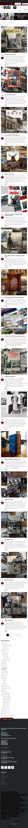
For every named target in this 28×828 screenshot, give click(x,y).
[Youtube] (11, 4)
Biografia (2, 662)
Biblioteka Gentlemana (5, 660)
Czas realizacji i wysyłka (5, 777)
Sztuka (2, 710)
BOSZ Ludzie (3, 663)
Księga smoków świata (14, 803)
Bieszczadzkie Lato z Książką (7, 715)
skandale (10, 807)
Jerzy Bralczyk (5, 654)
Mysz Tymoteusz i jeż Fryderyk (7, 805)
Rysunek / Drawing (5, 705)
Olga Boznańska (22, 805)
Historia (2, 670)
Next (20, 635)
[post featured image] (14, 40)
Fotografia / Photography (6, 696)
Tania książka (11, 811)
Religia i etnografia (4, 693)
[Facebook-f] (2, 767)
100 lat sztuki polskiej (6, 792)
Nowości (16, 805)
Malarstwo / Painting (6, 699)
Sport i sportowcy (4, 708)
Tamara (24, 809)
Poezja (4, 680)
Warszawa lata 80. (9, 499)
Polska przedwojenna (10, 376)
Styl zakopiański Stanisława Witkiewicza (14, 297)
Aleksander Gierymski (6, 794)
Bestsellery (23, 794)
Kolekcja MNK (3, 672)
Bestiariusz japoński (15, 794)
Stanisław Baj (16, 807)
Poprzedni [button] (2, 16)
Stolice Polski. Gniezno (10, 94)
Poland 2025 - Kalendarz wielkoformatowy (15, 336)
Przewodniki (3, 691)
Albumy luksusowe (4, 649)
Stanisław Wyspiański (18, 809)
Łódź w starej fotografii (10, 54)
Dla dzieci (3, 665)
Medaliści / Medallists (6, 702)
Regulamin (3, 774)
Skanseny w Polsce (9, 173)
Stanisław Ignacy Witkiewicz (7, 809)
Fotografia (3, 668)
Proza (3, 681)
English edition (3, 667)
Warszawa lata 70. (9, 539)
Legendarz (3, 677)
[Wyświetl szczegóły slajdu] (14, 16)
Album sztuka (14, 792)
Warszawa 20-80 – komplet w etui (13, 459)
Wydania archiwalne (4, 711)
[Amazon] (9, 767)
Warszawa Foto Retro (20, 811)
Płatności (2, 778)
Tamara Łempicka (5, 657)
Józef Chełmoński (5, 803)
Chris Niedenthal (10, 796)
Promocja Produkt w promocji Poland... (14, 344)
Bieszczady (4, 796)
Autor (2, 651)
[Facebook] (9, 4)
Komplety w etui (4, 673)
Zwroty (2, 780)
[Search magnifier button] (26, 25)
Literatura (2, 678)
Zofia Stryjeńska (5, 818)
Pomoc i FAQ (3, 784)
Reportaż (4, 683)
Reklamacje (3, 781)
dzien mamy (17, 796)
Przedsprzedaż (3, 782)
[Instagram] (13, 4)
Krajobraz (2, 675)
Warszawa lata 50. (9, 620)
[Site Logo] (7, 7)
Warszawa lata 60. (9, 579)
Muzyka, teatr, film (4, 686)
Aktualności (3, 643)
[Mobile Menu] (2, 7)
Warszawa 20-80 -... (16, 467)
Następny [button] (26, 16)
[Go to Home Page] (1, 22)
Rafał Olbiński (4, 807)
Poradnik (2, 689)
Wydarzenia (3, 713)
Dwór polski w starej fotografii (12, 135)
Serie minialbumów (4, 694)
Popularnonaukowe (4, 688)
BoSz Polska (5, 646)
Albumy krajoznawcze (5, 644)
